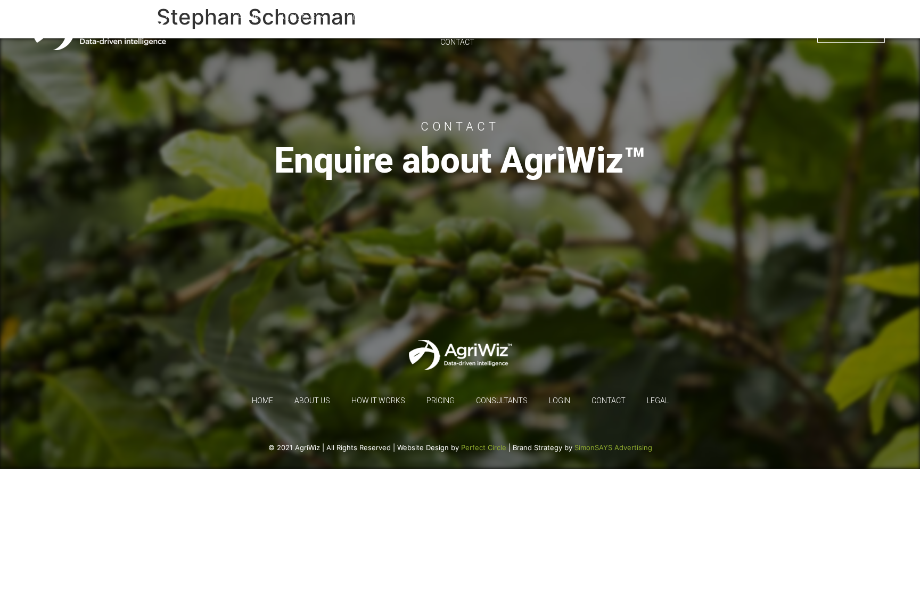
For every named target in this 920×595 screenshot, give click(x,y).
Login (796, 30)
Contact (457, 42)
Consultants (564, 17)
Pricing (503, 17)
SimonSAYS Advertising (613, 447)
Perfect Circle (483, 447)
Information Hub (644, 17)
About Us (298, 17)
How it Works (374, 17)
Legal (753, 30)
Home (248, 17)
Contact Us (851, 30)
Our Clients (445, 17)
